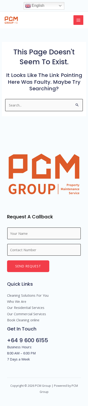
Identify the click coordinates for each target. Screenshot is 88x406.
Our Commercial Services (26, 313)
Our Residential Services (25, 307)
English (37, 6)
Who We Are (16, 301)
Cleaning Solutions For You (28, 295)
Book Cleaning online (23, 320)
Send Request (28, 266)
